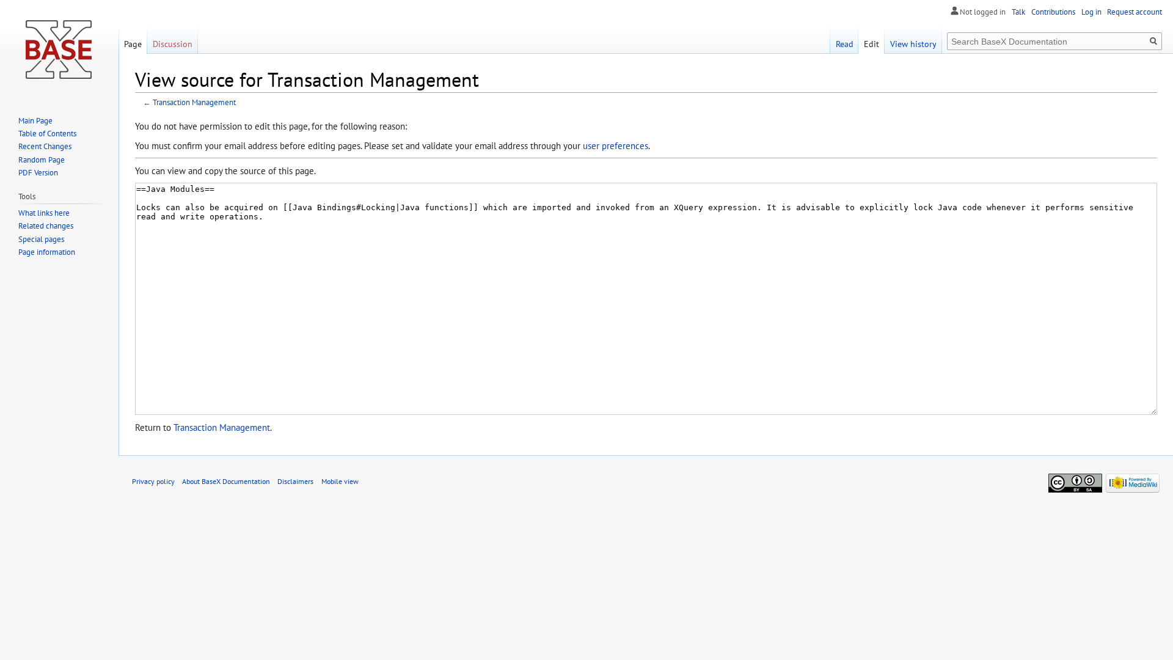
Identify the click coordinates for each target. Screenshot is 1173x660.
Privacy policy (153, 481)
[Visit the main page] (59, 49)
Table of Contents (47, 133)
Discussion (172, 44)
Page (133, 44)
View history (913, 44)
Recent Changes (44, 146)
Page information (46, 252)
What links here (44, 213)
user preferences (615, 145)
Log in (1091, 12)
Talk (1018, 12)
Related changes (45, 226)
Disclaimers (295, 481)
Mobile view (340, 481)
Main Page (35, 121)
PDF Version (38, 172)
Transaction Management (194, 102)
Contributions (1053, 12)
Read (844, 44)
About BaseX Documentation (226, 481)
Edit (871, 44)
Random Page (41, 160)
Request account (1134, 12)
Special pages (41, 239)
